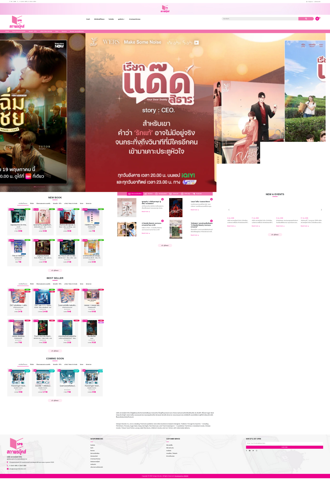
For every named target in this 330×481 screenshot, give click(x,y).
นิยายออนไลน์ (162, 194)
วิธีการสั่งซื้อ (169, 445)
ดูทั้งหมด (55, 270)
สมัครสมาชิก (317, 1)
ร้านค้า (88, 19)
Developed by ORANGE (181, 476)
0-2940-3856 (22, 465)
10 (44, 186)
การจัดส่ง (168, 450)
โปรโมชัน (111, 19)
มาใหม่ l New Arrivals (46, 31)
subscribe (285, 447)
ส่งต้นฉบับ (93, 464)
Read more (145, 211)
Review (150, 194)
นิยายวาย (64, 31)
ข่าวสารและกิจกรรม (134, 19)
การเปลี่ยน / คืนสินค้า (171, 453)
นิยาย (56, 31)
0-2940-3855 (13, 465)
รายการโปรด (14, 225)
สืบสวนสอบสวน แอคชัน (18, 31)
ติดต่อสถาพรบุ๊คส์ (95, 461)
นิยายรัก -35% (33, 31)
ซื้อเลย (25, 225)
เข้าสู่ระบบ (310, 1)
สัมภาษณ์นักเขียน (136, 194)
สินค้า (91, 448)
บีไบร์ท (7, 31)
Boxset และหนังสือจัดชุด (77, 31)
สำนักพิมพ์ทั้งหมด (99, 19)
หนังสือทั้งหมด (23, 203)
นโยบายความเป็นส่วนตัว (96, 467)
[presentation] (228, 209)
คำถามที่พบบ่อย (170, 456)
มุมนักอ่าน (121, 19)
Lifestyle (175, 194)
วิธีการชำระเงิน (170, 448)
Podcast (199, 194)
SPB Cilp (187, 194)
